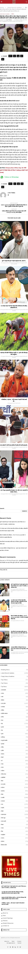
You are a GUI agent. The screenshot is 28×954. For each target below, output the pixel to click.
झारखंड (14, 743)
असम (14, 696)
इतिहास (14, 700)
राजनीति (14, 797)
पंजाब (14, 764)
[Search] (26, 2)
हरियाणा (14, 841)
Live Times (9, 20)
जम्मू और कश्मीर (14, 740)
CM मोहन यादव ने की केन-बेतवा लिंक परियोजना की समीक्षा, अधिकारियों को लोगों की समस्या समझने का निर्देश (19, 601)
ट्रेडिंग (14, 750)
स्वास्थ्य (14, 838)
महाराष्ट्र (14, 791)
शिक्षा (14, 831)
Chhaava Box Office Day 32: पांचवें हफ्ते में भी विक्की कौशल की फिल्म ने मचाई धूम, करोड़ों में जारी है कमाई (14, 170)
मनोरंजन (14, 787)
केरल (14, 720)
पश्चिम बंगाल (14, 774)
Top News (14, 686)
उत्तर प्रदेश (14, 703)
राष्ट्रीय (14, 807)
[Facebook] (8, 947)
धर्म (14, 760)
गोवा (14, 730)
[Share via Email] (2, 59)
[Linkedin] (15, 947)
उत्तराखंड (14, 706)
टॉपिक (14, 747)
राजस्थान (14, 801)
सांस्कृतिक (14, 834)
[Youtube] (18, 947)
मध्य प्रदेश (14, 784)
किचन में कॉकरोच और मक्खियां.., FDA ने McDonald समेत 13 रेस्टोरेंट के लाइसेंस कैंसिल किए (19, 617)
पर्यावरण (14, 770)
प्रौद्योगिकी (14, 777)
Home (2, 7)
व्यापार (14, 828)
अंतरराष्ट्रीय (14, 690)
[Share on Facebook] (14, 56)
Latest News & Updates (14, 7)
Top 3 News (14, 683)
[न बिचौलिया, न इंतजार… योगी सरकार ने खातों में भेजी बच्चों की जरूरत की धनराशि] (14, 378)
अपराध (14, 693)
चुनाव (14, 733)
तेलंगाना (14, 754)
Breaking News (14, 669)
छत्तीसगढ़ (14, 737)
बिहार (14, 780)
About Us (6, 941)
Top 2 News (14, 679)
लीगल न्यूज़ (14, 818)
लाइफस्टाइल (14, 814)
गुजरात (14, 727)
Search (2, 508)
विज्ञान (14, 824)
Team (13, 941)
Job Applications (11, 943)
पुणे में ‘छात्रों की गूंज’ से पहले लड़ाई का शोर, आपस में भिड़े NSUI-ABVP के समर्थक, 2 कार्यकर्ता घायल (19, 586)
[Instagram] (13, 947)
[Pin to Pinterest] (21, 56)
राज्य (14, 804)
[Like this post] (11, 56)
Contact (19, 941)
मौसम (14, 794)
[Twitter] (10, 947)
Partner (19, 943)
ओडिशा (14, 710)
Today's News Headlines (14, 676)
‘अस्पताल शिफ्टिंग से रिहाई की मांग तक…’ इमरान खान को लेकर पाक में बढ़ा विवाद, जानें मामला (19, 648)
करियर (14, 717)
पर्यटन (14, 767)
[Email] (20, 947)
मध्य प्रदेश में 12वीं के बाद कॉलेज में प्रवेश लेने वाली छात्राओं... (14, 445)
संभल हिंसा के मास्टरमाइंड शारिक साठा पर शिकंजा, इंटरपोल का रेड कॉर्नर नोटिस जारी (19, 632)
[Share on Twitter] (18, 56)
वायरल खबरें (14, 821)
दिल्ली (14, 757)
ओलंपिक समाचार (14, 713)
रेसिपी (14, 811)
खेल (14, 723)
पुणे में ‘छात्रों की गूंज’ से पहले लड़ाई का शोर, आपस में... (14, 260)
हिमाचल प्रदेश (14, 844)
